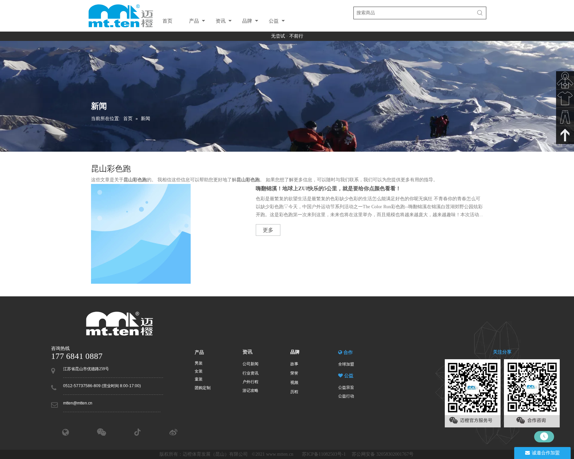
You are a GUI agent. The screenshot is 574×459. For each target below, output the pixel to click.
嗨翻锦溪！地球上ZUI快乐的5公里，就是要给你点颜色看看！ (328, 188)
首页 (167, 21)
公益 (274, 21)
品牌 (247, 21)
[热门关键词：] (480, 13)
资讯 (221, 21)
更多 (268, 230)
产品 (194, 21)
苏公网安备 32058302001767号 (383, 454)
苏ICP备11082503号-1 (324, 454)
